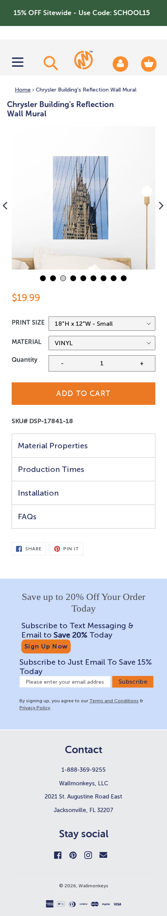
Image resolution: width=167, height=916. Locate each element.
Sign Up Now (46, 646)
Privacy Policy (34, 707)
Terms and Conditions (114, 700)
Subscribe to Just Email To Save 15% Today (85, 666)
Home (23, 89)
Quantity (24, 359)
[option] (83, 198)
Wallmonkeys (93, 885)
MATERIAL (27, 342)
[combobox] (49, 63)
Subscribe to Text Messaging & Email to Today (77, 630)
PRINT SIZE (28, 322)
